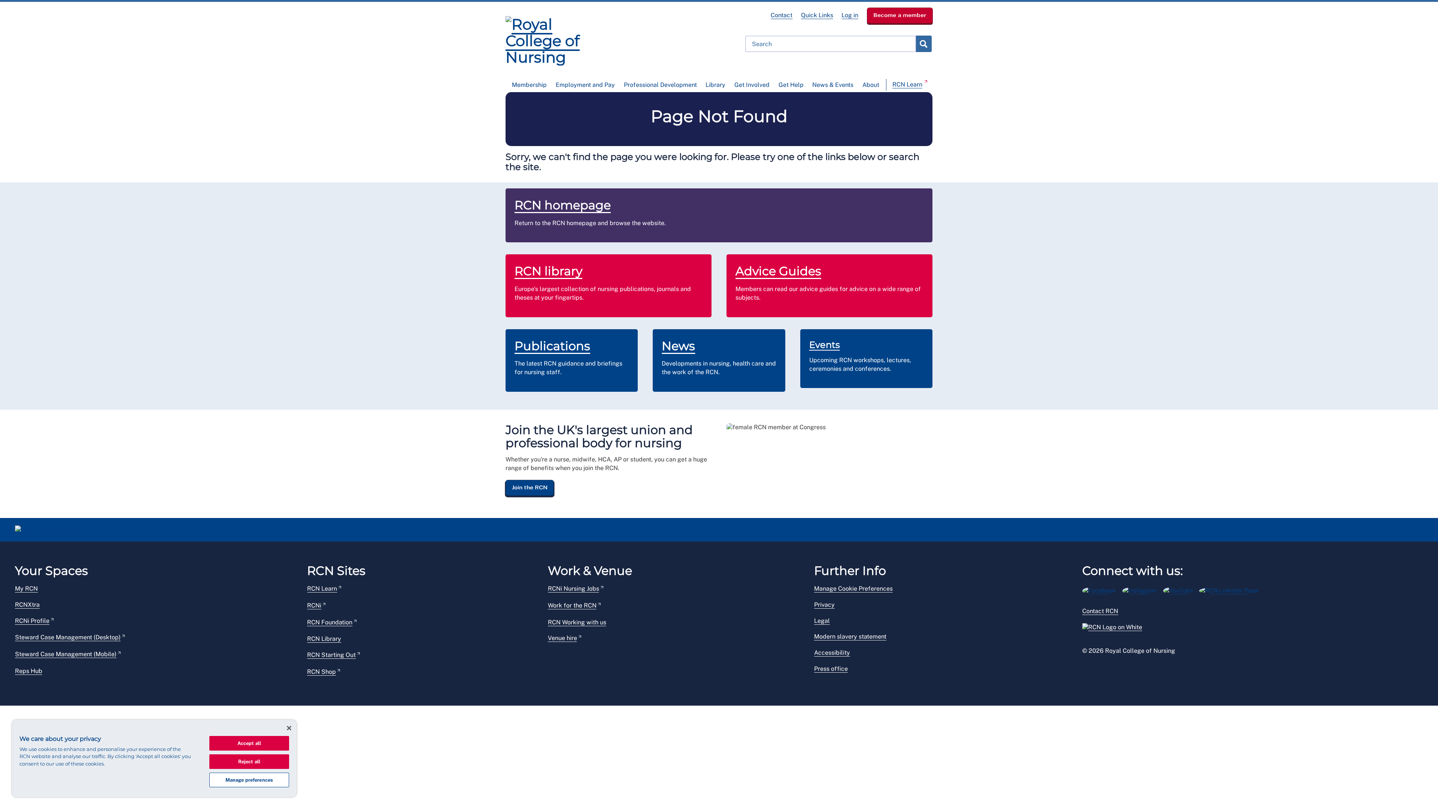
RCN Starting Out (331, 654)
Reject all (249, 761)
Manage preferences (249, 780)
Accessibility (832, 652)
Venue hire (562, 638)
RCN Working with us (577, 622)
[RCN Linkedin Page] (1231, 589)
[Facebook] (1102, 589)
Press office (831, 668)
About (870, 84)
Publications (552, 346)
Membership (529, 84)
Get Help (791, 84)
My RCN (26, 588)
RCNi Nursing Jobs (573, 588)
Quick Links (817, 15)
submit (923, 44)
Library (715, 84)
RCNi (314, 605)
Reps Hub (28, 671)
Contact (781, 15)
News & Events (832, 84)
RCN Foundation (329, 622)
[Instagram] (1142, 589)
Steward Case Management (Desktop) (68, 637)
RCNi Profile (32, 620)
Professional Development (660, 84)
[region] (154, 758)
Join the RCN (529, 487)
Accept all (249, 743)
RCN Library (324, 638)
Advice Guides (778, 271)
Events (824, 344)
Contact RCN (1100, 611)
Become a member (899, 15)
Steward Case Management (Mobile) (65, 654)
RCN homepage (563, 205)
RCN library (548, 271)
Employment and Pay (585, 84)
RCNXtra (27, 604)
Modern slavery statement (850, 636)
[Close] (289, 728)
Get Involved (752, 84)
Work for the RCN (572, 605)
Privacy (824, 604)
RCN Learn (907, 84)
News (678, 346)
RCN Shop (321, 671)
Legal (822, 620)
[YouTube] (1181, 589)
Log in (849, 15)
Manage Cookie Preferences (853, 588)
